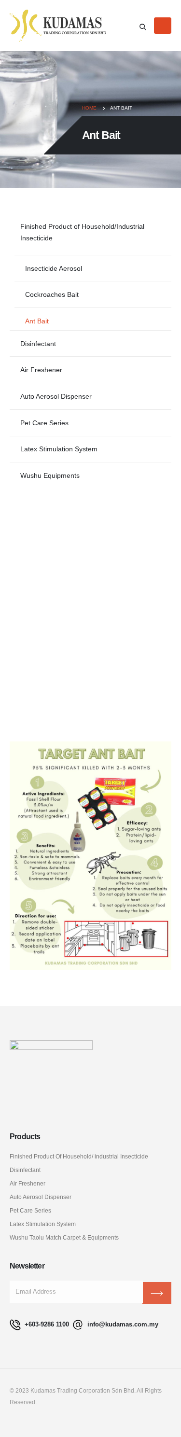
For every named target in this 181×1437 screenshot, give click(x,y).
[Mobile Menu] (162, 25)
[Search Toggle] (143, 26)
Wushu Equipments (50, 475)
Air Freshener (41, 370)
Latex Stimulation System (58, 449)
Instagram (63, 1422)
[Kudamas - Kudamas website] (58, 26)
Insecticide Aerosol (53, 268)
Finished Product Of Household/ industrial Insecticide (79, 1156)
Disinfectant (38, 344)
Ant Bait (37, 321)
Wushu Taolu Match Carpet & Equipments (64, 1237)
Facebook (20, 1422)
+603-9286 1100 (46, 1324)
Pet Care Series (44, 423)
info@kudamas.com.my (121, 1324)
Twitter (41, 1422)
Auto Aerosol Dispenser (56, 396)
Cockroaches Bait (52, 294)
